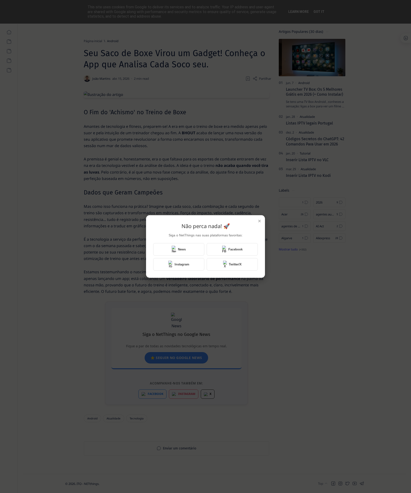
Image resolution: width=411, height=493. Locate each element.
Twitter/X (235, 264)
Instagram (182, 264)
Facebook (235, 249)
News (182, 249)
